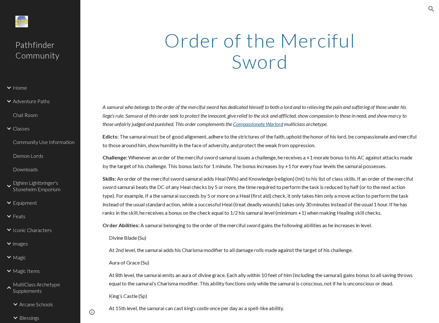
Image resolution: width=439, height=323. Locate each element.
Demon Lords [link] (28, 156)
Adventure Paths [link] (31, 101)
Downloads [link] (25, 169)
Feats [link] (19, 216)
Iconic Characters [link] (32, 230)
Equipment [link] (25, 203)
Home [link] (20, 88)
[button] (431, 9)
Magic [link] (19, 257)
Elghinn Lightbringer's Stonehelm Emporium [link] (36, 186)
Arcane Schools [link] (36, 304)
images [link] (20, 243)
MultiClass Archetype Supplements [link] (36, 287)
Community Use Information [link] (44, 142)
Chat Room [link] (25, 115)
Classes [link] (21, 128)
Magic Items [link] (26, 271)
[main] (260, 51)
